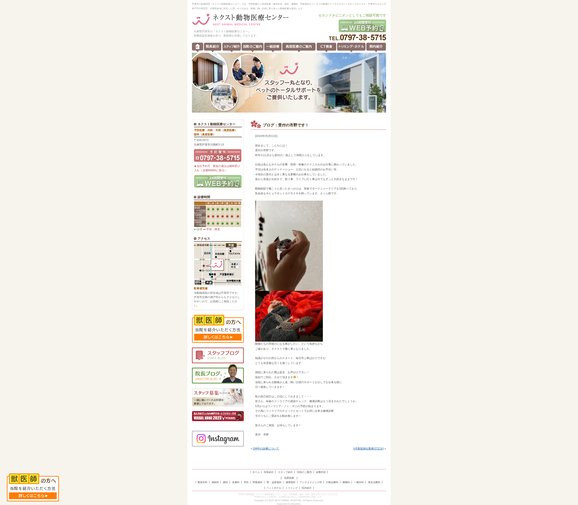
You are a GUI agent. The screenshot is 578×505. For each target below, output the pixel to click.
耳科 (246, 482)
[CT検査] (326, 47)
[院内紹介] (376, 47)
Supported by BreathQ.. (289, 504)
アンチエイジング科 (311, 482)
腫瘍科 (346, 482)
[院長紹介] (212, 47)
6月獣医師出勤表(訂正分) (368, 448)
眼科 (225, 482)
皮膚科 (236, 482)
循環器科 (291, 482)
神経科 (215, 482)
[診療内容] (273, 47)
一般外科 (359, 482)
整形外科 (202, 482)
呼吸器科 (258, 482)
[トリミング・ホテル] (351, 47)
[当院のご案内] (252, 47)
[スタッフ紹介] (231, 47)
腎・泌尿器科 (274, 482)
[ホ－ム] (197, 47)
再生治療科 (374, 482)
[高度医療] (299, 47)
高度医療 (289, 478)
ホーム (256, 472)
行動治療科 (332, 482)
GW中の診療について (266, 448)
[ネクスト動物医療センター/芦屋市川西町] (240, 20)
